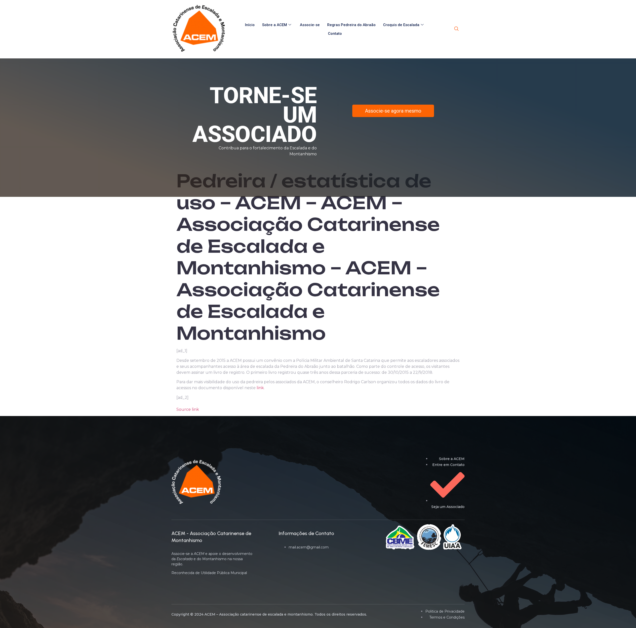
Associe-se (310, 25)
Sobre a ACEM (274, 25)
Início (250, 25)
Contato (335, 33)
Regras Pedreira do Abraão (351, 25)
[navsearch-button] (456, 29)
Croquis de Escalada (401, 25)
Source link (187, 409)
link (260, 387)
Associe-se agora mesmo (393, 111)
